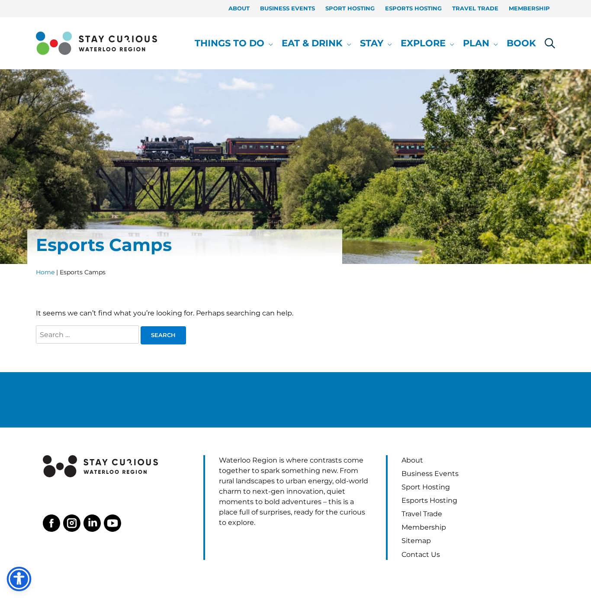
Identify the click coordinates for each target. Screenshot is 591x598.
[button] (268, 43)
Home (45, 272)
